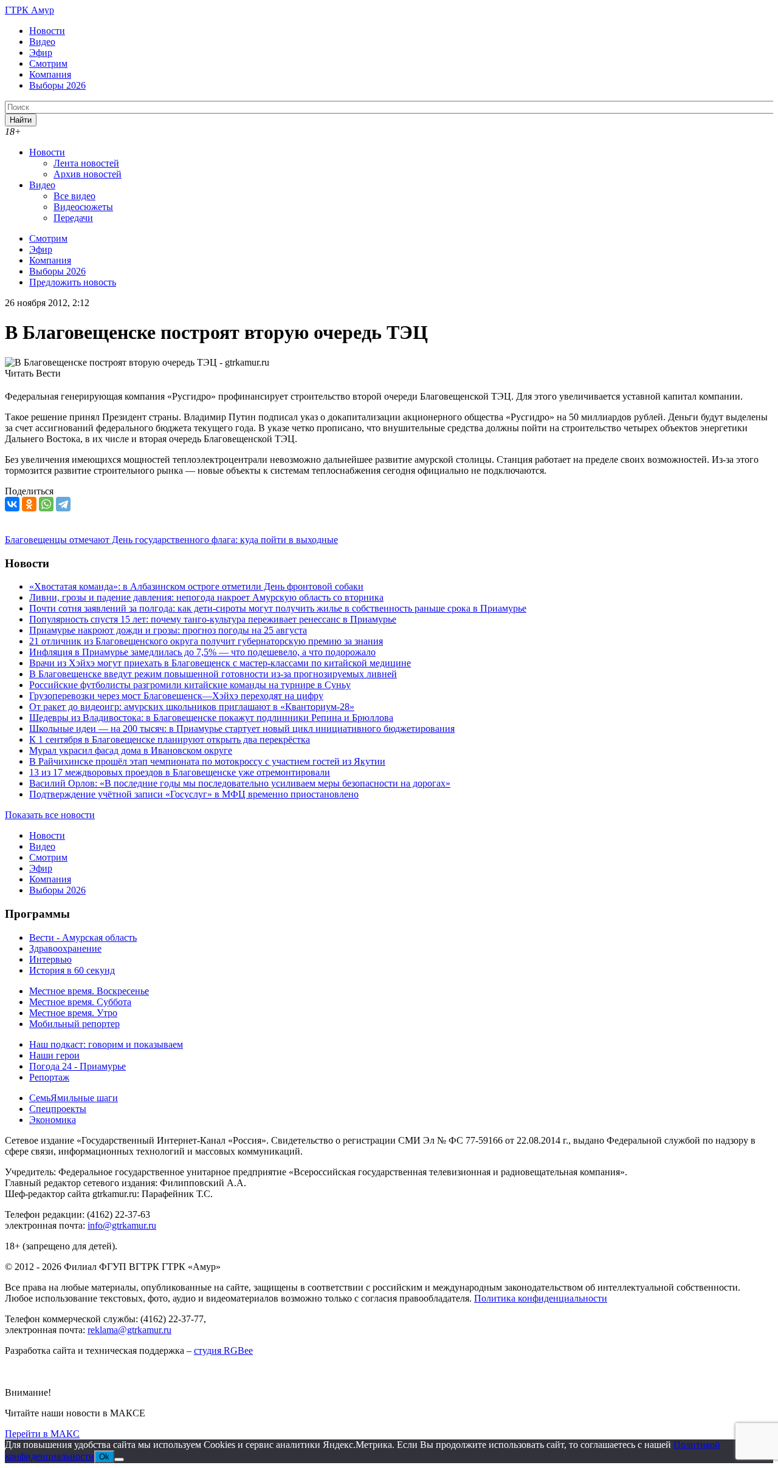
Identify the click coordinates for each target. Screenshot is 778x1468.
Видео (42, 41)
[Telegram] (63, 504)
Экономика (52, 1120)
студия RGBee (223, 1350)
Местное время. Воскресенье (89, 991)
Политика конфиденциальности (540, 1298)
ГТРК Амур (29, 10)
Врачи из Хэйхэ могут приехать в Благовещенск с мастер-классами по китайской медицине (220, 663)
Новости (47, 31)
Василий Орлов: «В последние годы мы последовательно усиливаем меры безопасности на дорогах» (239, 783)
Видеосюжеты (83, 207)
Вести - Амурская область (83, 937)
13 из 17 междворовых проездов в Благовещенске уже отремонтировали (179, 772)
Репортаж (49, 1077)
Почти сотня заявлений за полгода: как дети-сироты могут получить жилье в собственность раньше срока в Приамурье (277, 608)
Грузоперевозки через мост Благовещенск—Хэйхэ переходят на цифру (176, 696)
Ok (104, 1456)
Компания (50, 74)
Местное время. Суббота (80, 1002)
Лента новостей (86, 163)
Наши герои (54, 1055)
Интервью (50, 959)
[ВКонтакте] (12, 504)
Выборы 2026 (57, 85)
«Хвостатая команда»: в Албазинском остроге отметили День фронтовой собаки (196, 586)
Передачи (73, 218)
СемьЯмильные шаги (73, 1098)
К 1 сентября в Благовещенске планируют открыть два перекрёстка (169, 739)
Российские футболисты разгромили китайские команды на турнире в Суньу (190, 685)
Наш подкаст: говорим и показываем (106, 1044)
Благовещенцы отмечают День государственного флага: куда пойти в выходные (171, 539)
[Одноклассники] (29, 504)
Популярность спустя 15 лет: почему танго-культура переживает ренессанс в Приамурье (212, 619)
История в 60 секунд (72, 970)
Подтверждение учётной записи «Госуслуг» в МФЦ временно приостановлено (194, 794)
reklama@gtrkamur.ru (129, 1330)
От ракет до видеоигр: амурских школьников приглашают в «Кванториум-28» (191, 707)
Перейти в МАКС (42, 1434)
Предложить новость (72, 282)
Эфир (40, 52)
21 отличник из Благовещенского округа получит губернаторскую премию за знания (206, 641)
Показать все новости (50, 815)
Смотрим (48, 63)
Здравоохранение (65, 948)
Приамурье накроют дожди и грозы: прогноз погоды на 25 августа (168, 630)
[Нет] (119, 1459)
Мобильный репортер (74, 1024)
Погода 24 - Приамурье (77, 1066)
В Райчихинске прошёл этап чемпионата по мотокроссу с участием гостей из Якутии (207, 761)
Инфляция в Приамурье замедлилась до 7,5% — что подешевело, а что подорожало (202, 652)
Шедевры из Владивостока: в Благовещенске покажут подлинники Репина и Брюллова (211, 717)
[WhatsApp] (46, 504)
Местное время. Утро (73, 1013)
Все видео (74, 196)
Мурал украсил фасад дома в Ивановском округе (130, 750)
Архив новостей (87, 174)
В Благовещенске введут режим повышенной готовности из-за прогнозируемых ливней (213, 674)
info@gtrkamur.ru (122, 1225)
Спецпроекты (57, 1109)
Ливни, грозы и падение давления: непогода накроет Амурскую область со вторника (206, 597)
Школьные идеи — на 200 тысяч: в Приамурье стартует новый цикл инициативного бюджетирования (242, 728)
